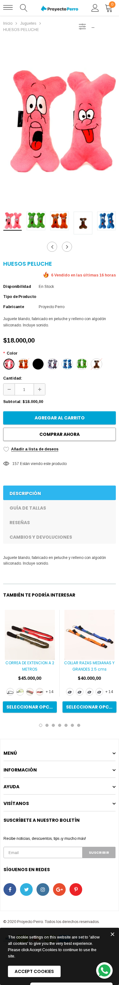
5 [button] (66, 725)
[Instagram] (42, 889)
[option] (59, 124)
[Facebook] (9, 889)
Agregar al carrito (60, 418)
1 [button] (40, 725)
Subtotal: (12, 402)
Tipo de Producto (19, 296)
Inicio (7, 23)
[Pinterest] (75, 889)
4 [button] (59, 725)
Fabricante (13, 307)
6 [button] (72, 725)
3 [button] (53, 725)
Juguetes (28, 23)
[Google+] (59, 889)
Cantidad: (12, 378)
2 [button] (47, 725)
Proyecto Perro (51, 307)
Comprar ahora (59, 434)
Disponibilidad (17, 286)
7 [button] (78, 725)
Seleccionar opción (31, 707)
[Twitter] (26, 889)
